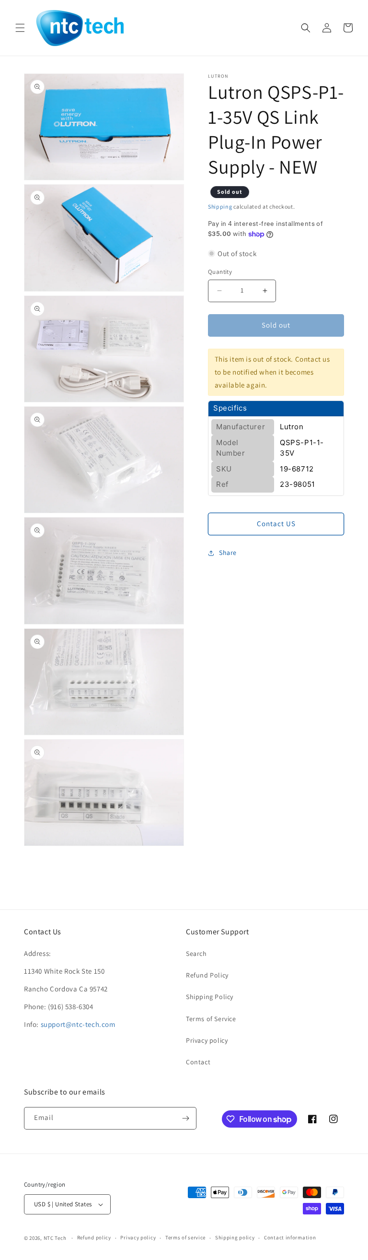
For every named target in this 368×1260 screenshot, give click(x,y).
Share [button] (228, 552)
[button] (20, 27)
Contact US (276, 523)
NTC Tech (55, 1238)
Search (196, 953)
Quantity (220, 272)
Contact (198, 1062)
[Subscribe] (185, 1118)
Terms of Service (211, 1018)
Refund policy (94, 1237)
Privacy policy (207, 1040)
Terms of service (185, 1237)
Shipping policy (235, 1237)
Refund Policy (207, 975)
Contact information (290, 1237)
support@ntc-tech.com (78, 1024)
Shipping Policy (209, 996)
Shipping (220, 206)
